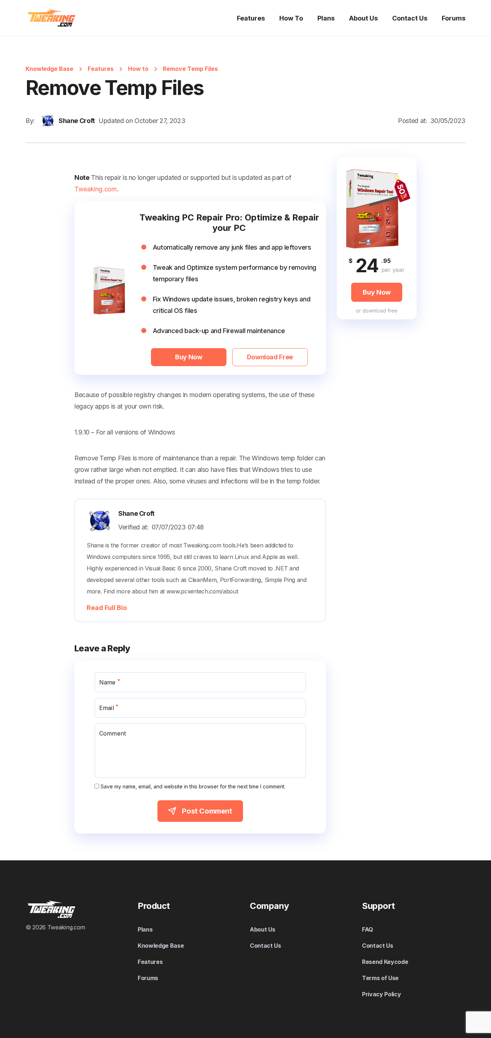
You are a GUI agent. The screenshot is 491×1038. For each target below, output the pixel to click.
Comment (112, 733)
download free (380, 310)
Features (251, 18)
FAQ (367, 929)
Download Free (270, 357)
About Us (363, 18)
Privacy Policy (381, 994)
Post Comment (207, 811)
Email (108, 707)
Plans (326, 18)
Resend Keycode (385, 961)
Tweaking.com (95, 189)
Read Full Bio (107, 607)
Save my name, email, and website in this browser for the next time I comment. (193, 786)
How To (291, 18)
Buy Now (188, 357)
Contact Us (409, 18)
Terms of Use (380, 978)
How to (138, 68)
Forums (453, 18)
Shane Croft (77, 120)
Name (109, 682)
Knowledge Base (49, 68)
